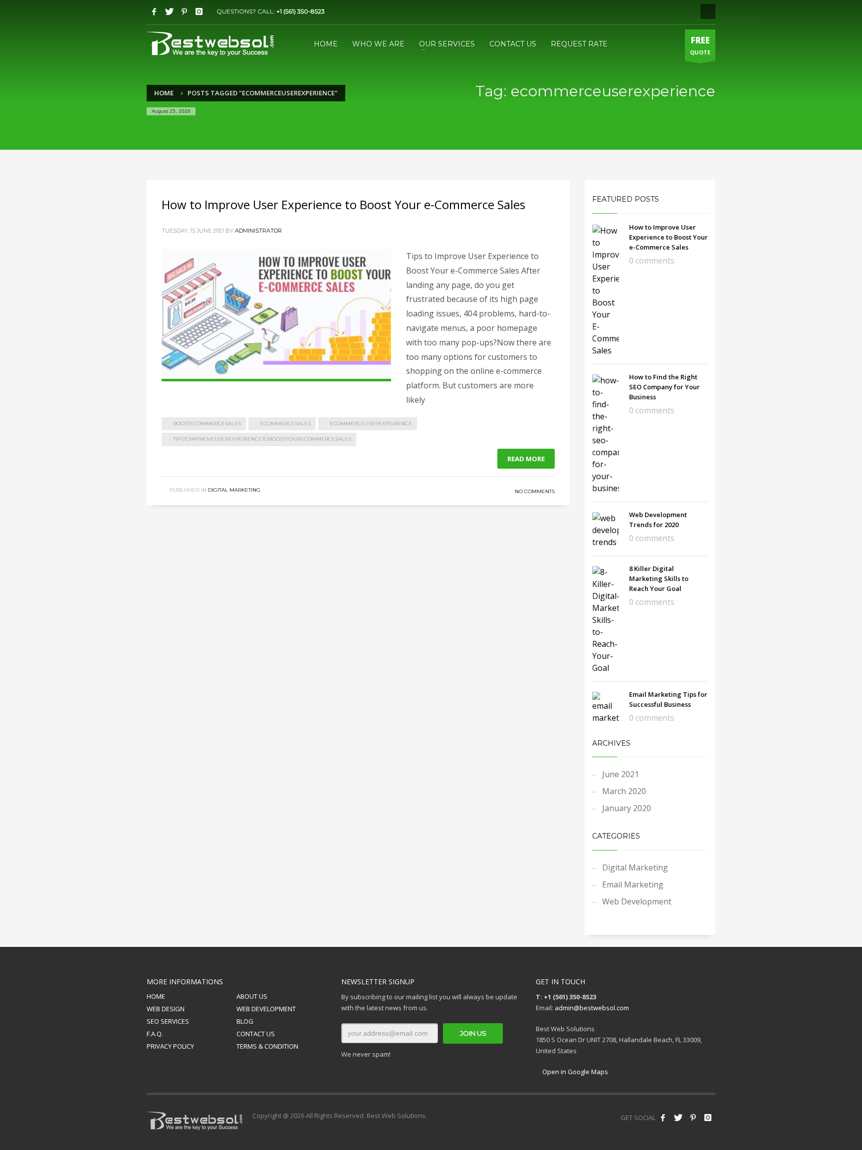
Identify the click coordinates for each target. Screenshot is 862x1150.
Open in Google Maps (574, 1071)
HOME (156, 996)
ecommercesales (285, 423)
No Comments (535, 491)
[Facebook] (154, 11)
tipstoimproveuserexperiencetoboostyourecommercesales (262, 439)
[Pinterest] (184, 11)
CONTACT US (255, 1033)
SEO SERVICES (168, 1021)
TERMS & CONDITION (267, 1046)
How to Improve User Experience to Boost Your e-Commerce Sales (343, 204)
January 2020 (626, 808)
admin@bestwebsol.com (592, 1007)
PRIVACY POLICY (170, 1046)
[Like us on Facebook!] (662, 1117)
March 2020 (624, 791)
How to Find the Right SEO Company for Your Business (664, 386)
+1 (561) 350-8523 (300, 11)
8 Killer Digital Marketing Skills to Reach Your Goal (658, 578)
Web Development (636, 901)
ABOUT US (251, 996)
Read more (526, 458)
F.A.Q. (155, 1033)
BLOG (244, 1021)
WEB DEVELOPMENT (266, 1008)
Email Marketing (632, 884)
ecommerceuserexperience (371, 423)
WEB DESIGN (166, 1008)
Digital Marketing (234, 490)
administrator (258, 230)
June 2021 (620, 774)
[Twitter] (169, 11)
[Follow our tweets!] (677, 1117)
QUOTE (700, 45)
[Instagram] (199, 11)
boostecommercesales (207, 423)
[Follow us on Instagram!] (707, 1117)
